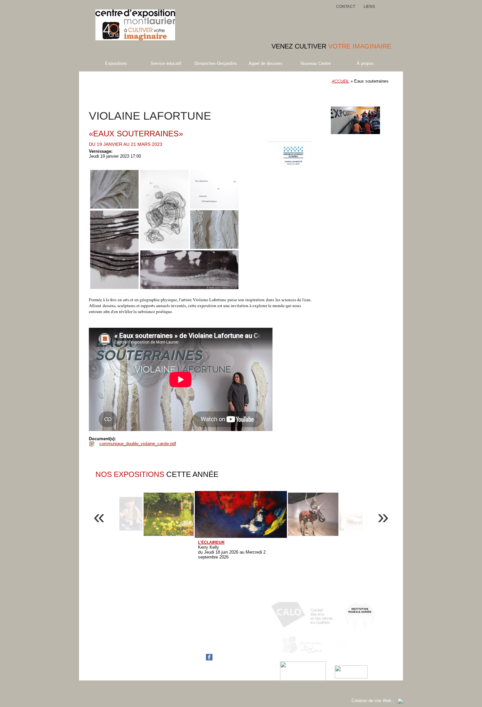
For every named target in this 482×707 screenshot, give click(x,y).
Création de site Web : (374, 700)
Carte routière (197, 647)
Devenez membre (361, 101)
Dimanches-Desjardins (215, 63)
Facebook (194, 659)
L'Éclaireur (211, 542)
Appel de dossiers (266, 63)
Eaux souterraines (138, 88)
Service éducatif (166, 63)
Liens (369, 6)
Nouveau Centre (315, 63)
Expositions (116, 63)
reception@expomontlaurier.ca (213, 642)
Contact (345, 6)
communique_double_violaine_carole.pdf (137, 443)
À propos (365, 63)
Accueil (340, 81)
